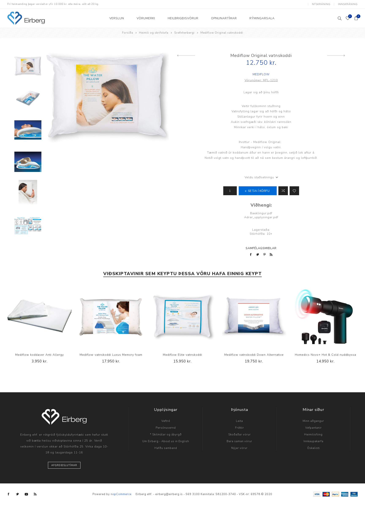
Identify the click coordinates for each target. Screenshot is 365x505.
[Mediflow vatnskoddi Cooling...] (336, 56)
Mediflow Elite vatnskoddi (182, 355)
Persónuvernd (166, 428)
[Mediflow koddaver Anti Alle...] (186, 56)
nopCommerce (121, 494)
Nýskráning (321, 4)
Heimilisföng (313, 434)
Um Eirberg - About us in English (165, 441)
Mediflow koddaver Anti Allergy (39, 355)
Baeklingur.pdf (261, 213)
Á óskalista (39, 316)
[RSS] (35, 494)
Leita (239, 421)
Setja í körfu (48, 316)
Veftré (165, 421)
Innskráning (348, 4)
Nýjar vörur (239, 448)
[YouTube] (26, 494)
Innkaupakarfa (313, 441)
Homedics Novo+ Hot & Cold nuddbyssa (325, 355)
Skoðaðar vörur (239, 434)
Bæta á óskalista (294, 190)
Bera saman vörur (239, 441)
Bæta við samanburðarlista (283, 190)
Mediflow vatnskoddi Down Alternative (254, 355)
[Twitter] (17, 494)
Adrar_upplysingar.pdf (261, 217)
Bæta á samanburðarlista (31, 316)
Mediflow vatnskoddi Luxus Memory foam (111, 355)
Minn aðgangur (313, 421)
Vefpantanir (313, 428)
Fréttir (239, 428)
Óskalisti (313, 448)
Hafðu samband (165, 448)
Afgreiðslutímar (64, 465)
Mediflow (261, 74)
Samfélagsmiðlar (261, 248)
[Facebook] (8, 494)
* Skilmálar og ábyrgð (166, 434)
